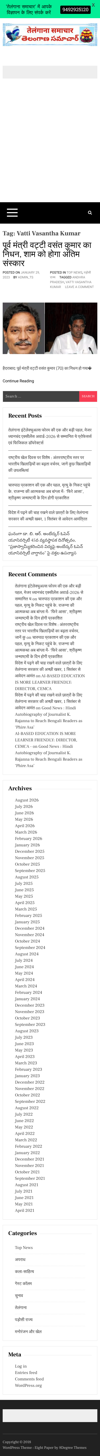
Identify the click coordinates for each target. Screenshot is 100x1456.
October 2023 (27, 1018)
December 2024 (30, 928)
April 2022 (25, 1133)
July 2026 (24, 806)
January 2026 (27, 845)
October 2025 (27, 864)
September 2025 (30, 871)
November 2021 (29, 1166)
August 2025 (27, 877)
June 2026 (24, 813)
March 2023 (26, 1063)
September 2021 (30, 1178)
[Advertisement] (50, 149)
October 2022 (27, 1095)
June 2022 (24, 1121)
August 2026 (27, 800)
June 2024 (24, 967)
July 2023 (24, 1037)
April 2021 (24, 1210)
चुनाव (19, 1296)
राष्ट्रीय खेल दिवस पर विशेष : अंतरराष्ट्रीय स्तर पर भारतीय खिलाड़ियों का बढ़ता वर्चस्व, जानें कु (47, 631)
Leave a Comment (79, 287)
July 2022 (24, 1114)
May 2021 (24, 1204)
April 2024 (25, 980)
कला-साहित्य (24, 1272)
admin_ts (25, 277)
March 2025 (26, 909)
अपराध (20, 1260)
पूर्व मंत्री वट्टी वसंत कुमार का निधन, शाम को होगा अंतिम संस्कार (47, 254)
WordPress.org (28, 1385)
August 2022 (27, 1108)
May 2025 (24, 896)
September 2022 (30, 1101)
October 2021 (27, 1172)
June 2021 (24, 1198)
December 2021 (29, 1159)
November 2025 (29, 858)
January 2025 (27, 922)
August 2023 (27, 1031)
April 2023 (25, 1057)
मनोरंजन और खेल (28, 1332)
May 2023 (24, 1050)
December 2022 (30, 1082)
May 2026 (24, 819)
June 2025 (24, 890)
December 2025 (30, 851)
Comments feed (29, 1379)
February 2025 (28, 915)
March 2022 (26, 1140)
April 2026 (25, 826)
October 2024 (27, 941)
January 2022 (27, 1153)
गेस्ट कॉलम (23, 1284)
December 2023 (30, 1005)
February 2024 (28, 992)
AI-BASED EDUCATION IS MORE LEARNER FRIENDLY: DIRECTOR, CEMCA (50, 683)
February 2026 (28, 839)
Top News (74, 272)
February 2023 (28, 1069)
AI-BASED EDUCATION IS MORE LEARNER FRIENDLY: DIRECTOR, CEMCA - (46, 740)
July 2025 (24, 883)
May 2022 (24, 1127)
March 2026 (26, 832)
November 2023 (29, 1012)
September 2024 (30, 948)
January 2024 (27, 999)
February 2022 (28, 1146)
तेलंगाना (21, 1308)
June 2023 (24, 1044)
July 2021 (23, 1191)
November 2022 (29, 1089)
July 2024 (24, 960)
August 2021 (26, 1185)
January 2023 (27, 1076)
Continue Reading (18, 381)
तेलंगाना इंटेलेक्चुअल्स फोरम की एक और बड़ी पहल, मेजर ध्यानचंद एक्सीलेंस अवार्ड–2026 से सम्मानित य (49, 593)
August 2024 (27, 954)
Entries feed (26, 1373)
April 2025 (25, 903)
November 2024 (29, 935)
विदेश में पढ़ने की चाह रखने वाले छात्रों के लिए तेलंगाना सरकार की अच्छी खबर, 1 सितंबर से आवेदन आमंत (48, 670)
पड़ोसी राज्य (24, 1320)
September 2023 (30, 1024)
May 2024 (24, 973)
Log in (21, 1366)
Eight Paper (44, 1447)
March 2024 (26, 986)
